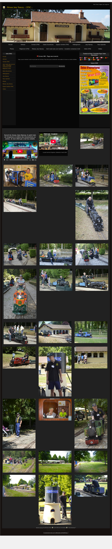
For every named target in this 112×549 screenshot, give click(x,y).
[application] (20, 151)
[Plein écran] (35, 160)
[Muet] (33, 160)
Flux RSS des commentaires (60, 527)
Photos (12, 49)
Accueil (10, 44)
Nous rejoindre (102, 44)
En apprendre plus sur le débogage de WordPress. (56, 532)
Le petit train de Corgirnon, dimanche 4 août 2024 (55, 152)
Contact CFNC (35, 44)
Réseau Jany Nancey (38, 49)
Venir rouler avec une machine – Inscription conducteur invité (63, 49)
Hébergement (76, 44)
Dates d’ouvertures (48, 44)
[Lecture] (4, 160)
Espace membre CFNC (62, 44)
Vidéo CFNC (87, 49)
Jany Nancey (89, 44)
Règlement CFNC (24, 49)
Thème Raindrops (71, 527)
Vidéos (100, 49)
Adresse (23, 44)
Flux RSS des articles (47, 527)
